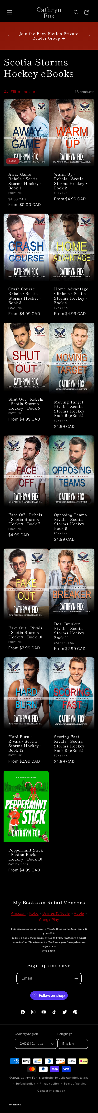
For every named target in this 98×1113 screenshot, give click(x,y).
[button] (9, 12)
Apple (79, 913)
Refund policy (25, 1083)
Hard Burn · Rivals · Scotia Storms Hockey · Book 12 (25, 743)
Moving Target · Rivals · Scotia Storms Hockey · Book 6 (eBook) (70, 409)
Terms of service (75, 1083)
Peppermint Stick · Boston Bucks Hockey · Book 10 (25, 854)
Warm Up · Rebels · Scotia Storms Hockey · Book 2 (70, 181)
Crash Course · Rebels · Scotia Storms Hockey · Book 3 (25, 296)
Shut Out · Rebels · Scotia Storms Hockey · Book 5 (25, 404)
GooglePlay (49, 920)
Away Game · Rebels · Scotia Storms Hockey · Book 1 (25, 181)
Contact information (51, 1090)
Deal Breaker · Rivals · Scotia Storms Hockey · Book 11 (70, 631)
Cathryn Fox (29, 1077)
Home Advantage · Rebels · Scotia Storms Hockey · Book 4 (71, 296)
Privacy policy (49, 1083)
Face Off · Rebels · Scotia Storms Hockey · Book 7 (25, 519)
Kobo (33, 913)
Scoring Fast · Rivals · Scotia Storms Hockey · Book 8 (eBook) (70, 744)
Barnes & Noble (56, 913)
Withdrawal (49, 1100)
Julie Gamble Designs (73, 1077)
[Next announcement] (89, 36)
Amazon (18, 913)
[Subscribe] (76, 978)
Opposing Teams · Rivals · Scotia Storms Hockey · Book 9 (71, 522)
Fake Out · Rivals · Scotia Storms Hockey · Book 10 (25, 632)
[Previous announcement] (9, 36)
